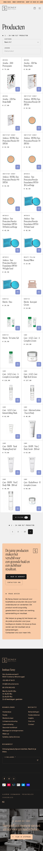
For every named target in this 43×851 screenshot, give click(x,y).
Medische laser (8, 718)
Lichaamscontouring (10, 721)
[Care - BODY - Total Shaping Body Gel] (10, 458)
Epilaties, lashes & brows (11, 737)
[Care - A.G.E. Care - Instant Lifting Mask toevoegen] (17, 436)
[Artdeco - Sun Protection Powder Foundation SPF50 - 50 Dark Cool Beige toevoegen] (17, 250)
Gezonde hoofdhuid (10, 727)
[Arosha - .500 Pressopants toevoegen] (17, 89)
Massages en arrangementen (13, 731)
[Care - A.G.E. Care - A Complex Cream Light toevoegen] (17, 400)
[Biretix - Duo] (10, 314)
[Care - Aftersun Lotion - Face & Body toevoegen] (39, 436)
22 (25, 532)
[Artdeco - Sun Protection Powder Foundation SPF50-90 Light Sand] (10, 275)
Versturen (37, 760)
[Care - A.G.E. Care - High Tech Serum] (32, 386)
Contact (31, 724)
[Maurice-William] (3, 802)
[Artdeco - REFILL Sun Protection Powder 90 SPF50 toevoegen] (17, 208)
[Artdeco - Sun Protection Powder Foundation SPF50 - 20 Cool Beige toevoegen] (39, 208)
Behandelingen (33, 712)
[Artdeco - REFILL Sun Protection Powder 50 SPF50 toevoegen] (17, 167)
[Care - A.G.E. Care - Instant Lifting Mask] (10, 422)
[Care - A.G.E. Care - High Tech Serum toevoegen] (39, 400)
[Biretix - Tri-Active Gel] (10, 350)
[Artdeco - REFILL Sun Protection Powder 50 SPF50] (10, 151)
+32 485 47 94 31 (8, 680)
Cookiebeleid (7, 797)
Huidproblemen (34, 715)
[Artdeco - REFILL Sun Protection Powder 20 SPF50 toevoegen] (39, 128)
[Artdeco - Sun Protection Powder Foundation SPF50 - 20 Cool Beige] (32, 191)
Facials (5, 715)
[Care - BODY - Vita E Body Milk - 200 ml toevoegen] (17, 508)
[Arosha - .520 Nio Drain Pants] (32, 75)
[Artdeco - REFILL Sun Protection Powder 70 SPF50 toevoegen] (39, 167)
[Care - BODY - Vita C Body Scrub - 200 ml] (32, 458)
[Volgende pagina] (30, 531)
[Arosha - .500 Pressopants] (10, 75)
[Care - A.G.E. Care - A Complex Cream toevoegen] (39, 364)
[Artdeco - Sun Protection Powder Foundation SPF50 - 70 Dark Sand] (32, 233)
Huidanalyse (7, 712)
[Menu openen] (39, 8)
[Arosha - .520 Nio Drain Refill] (10, 112)
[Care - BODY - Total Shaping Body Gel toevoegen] (17, 472)
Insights (31, 718)
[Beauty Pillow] (32, 275)
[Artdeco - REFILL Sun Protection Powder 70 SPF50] (32, 151)
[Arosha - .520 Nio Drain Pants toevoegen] (39, 89)
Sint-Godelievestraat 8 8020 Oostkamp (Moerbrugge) (13, 675)
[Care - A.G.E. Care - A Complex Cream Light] (10, 386)
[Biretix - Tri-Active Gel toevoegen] (17, 364)
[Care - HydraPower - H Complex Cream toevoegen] (39, 508)
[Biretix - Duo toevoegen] (17, 328)
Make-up (6, 734)
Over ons (31, 721)
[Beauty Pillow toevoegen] (39, 292)
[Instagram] (9, 779)
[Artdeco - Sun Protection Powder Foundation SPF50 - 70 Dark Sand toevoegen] (39, 250)
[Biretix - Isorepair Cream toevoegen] (39, 328)
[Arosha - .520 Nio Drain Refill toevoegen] (17, 128)
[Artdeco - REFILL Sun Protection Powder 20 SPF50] (32, 112)
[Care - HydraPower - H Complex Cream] (32, 494)
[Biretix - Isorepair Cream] (32, 314)
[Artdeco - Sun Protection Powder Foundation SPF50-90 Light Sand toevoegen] (17, 292)
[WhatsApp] (14, 779)
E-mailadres (10, 757)
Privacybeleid (27, 794)
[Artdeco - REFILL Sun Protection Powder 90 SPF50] (10, 191)
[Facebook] (4, 779)
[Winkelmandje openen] (34, 8)
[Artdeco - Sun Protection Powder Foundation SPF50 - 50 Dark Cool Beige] (10, 233)
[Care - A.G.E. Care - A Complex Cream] (32, 350)
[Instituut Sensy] (9, 8)
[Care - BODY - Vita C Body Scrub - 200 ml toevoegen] (39, 472)
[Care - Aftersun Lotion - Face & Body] (32, 422)
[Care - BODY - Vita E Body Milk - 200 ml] (10, 494)
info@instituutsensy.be (10, 684)
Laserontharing (8, 724)
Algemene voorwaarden (11, 794)
